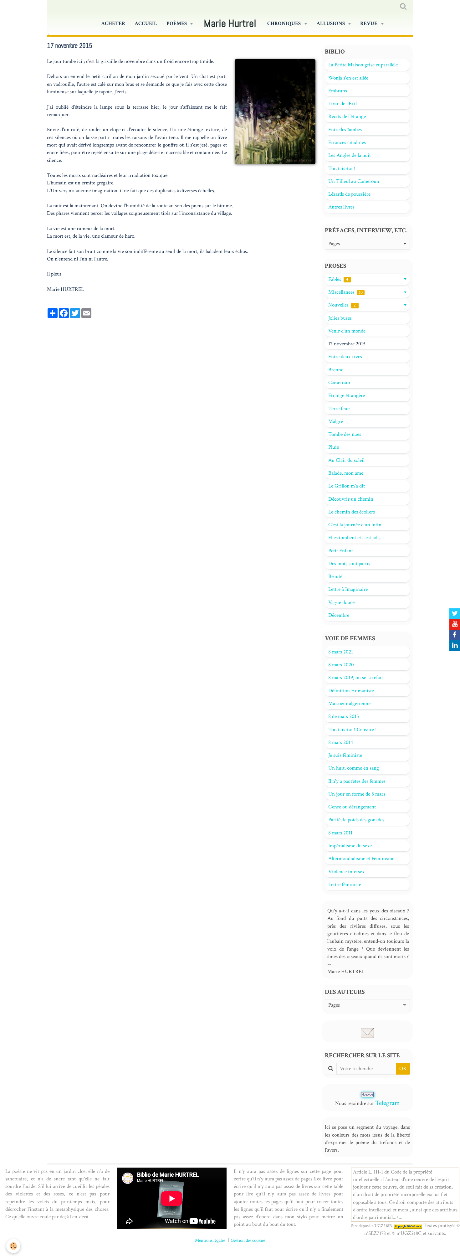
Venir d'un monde (346, 331)
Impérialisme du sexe (350, 845)
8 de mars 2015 (343, 716)
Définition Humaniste (351, 690)
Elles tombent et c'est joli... (355, 537)
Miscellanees (345, 292)
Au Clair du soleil (346, 460)
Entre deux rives (345, 356)
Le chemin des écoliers (351, 511)
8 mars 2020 (341, 664)
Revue (369, 23)
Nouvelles (342, 305)
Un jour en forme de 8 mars (356, 794)
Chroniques (284, 23)
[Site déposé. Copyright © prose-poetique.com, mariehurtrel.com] (408, 1226)
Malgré (335, 421)
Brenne (335, 369)
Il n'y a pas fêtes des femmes (357, 781)
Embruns (337, 90)
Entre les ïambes (345, 129)
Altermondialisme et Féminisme (361, 858)
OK (403, 1068)
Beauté (335, 576)
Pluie (333, 447)
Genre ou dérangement (352, 806)
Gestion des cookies (248, 1240)
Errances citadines (347, 142)
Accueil (146, 23)
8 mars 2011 (340, 832)
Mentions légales (210, 1240)
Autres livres (341, 207)
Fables (338, 279)
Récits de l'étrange (347, 116)
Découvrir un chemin (350, 499)
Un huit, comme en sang (353, 768)
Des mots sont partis (349, 563)
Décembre (338, 615)
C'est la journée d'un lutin (354, 524)
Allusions (331, 23)
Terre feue (339, 408)
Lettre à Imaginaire (348, 589)
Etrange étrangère (346, 395)
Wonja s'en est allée (348, 78)
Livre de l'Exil (342, 103)
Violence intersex (346, 871)
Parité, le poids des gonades (356, 819)
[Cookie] (13, 1246)
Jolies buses (340, 318)
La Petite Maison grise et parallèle (363, 64)
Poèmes (177, 23)
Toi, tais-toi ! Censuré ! (352, 729)
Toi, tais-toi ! (341, 168)
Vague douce (341, 602)
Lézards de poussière (349, 194)
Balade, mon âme (345, 473)
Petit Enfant (340, 550)
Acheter (113, 23)
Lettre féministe (344, 884)
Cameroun (339, 382)
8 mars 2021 (340, 651)
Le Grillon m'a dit (346, 485)
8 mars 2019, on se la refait (355, 677)
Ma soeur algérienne (349, 703)
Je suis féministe (345, 755)
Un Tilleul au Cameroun (353, 181)
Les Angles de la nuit (349, 155)
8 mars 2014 (340, 742)
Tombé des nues (344, 434)
